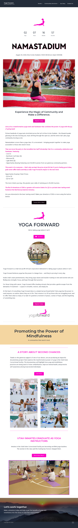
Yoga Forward (8, 3)
